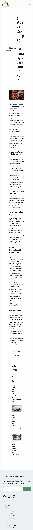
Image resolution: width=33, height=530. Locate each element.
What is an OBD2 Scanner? (14, 448)
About (12, 511)
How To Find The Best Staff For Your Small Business (14, 387)
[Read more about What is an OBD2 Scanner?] (16, 437)
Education (12, 527)
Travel (12, 513)
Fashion (12, 518)
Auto (12, 520)
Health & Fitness (12, 526)
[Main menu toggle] (29, 4)
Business (11, 47)
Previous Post (16, 351)
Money (12, 517)
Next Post (16, 355)
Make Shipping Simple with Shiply (14, 420)
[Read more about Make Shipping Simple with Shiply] (16, 408)
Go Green (12, 524)
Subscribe (27, 489)
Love (12, 522)
